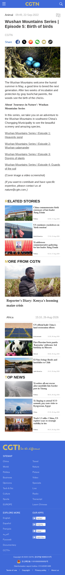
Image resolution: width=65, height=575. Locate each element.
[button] (9, 73)
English (6, 518)
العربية (6, 534)
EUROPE (7, 505)
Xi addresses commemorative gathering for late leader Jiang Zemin (45, 245)
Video (35, 478)
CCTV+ (6, 550)
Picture (35, 472)
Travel (35, 461)
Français (7, 529)
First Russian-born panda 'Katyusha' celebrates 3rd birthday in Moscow (45, 345)
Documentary (9, 545)
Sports (6, 499)
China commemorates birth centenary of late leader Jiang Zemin (46, 210)
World (6, 467)
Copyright (26, 570)
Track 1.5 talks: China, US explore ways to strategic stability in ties (45, 421)
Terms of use (12, 570)
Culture (6, 494)
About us (55, 570)
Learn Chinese (39, 505)
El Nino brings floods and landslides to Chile (45, 361)
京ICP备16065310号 (43, 557)
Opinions (7, 483)
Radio (35, 494)
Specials (36, 483)
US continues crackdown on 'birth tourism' (46, 226)
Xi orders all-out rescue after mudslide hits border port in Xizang (45, 386)
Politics (6, 472)
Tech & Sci (8, 488)
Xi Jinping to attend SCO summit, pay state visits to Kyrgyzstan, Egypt (45, 403)
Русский (7, 540)
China (6, 461)
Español (7, 523)
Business (7, 478)
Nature (35, 467)
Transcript (37, 499)
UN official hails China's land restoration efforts (44, 326)
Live (34, 488)
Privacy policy (41, 570)
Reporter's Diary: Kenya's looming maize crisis (32, 303)
